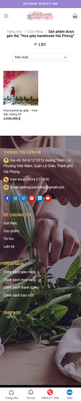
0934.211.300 (50, 398)
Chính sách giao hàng (19, 272)
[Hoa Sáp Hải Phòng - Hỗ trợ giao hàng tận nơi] (40, 16)
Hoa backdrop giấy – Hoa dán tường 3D (20, 112)
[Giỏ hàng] (75, 16)
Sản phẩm (11, 231)
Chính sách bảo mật (18, 295)
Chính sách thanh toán (20, 287)
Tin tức (8, 239)
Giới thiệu (10, 223)
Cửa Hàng (35, 31)
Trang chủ (14, 31)
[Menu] (6, 15)
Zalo (69, 398)
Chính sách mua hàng (19, 280)
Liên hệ (8, 246)
